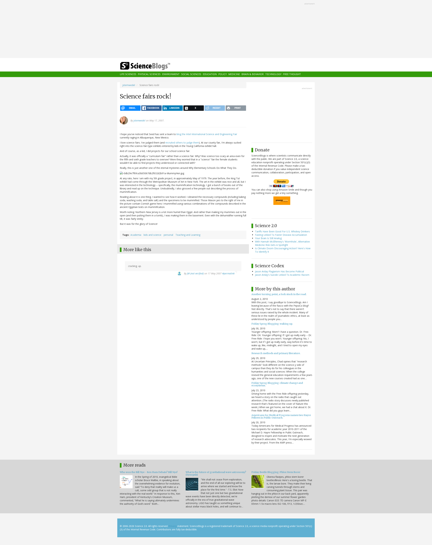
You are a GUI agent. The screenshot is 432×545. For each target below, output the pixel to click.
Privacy (173, 526)
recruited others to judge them (182, 142)
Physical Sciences (149, 74)
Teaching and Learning (188, 234)
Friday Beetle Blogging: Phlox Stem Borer (275, 472)
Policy (222, 74)
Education (210, 74)
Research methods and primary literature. (275, 353)
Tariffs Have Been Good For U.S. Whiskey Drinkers (282, 231)
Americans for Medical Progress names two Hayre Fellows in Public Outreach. (281, 416)
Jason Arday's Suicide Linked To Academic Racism (282, 274)
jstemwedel (128, 85)
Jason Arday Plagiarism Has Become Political (279, 271)
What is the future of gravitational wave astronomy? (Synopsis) (216, 473)
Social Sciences (191, 74)
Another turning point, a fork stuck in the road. (278, 294)
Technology (273, 74)
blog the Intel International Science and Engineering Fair (207, 134)
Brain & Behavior (252, 74)
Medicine (234, 74)
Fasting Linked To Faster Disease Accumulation (281, 234)
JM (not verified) (195, 273)
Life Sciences (128, 74)
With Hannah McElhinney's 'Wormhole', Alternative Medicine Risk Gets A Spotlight (282, 243)
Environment (171, 74)
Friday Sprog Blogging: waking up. (272, 323)
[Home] (152, 66)
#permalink (228, 273)
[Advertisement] (216, 29)
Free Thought (292, 74)
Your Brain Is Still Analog (268, 238)
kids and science (152, 234)
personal (168, 234)
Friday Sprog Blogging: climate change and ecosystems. (277, 384)
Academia (135, 234)
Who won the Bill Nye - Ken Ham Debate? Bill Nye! (149, 472)
